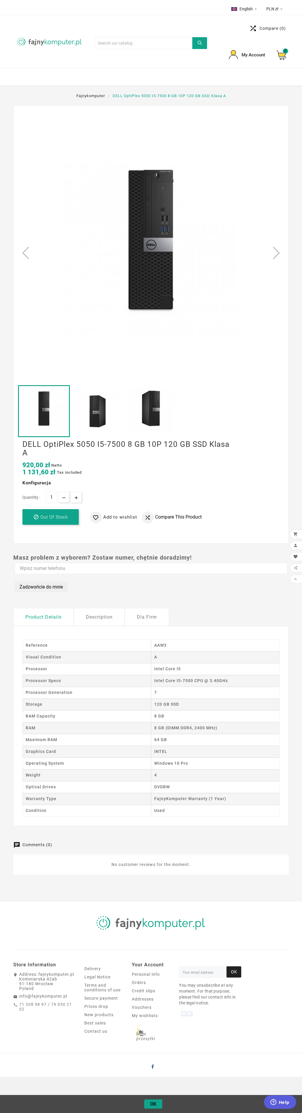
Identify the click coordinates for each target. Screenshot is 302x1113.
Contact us (95, 1031)
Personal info (146, 974)
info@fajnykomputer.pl (43, 996)
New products (99, 1014)
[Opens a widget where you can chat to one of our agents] (280, 1102)
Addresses (143, 999)
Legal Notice (97, 977)
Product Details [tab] (43, 617)
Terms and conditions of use (102, 987)
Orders (139, 982)
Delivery (92, 968)
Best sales (95, 1023)
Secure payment (101, 998)
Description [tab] (99, 617)
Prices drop (96, 1006)
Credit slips (143, 990)
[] (199, 43)
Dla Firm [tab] (147, 617)
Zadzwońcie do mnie (41, 587)
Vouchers (142, 1007)
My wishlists (145, 1015)
